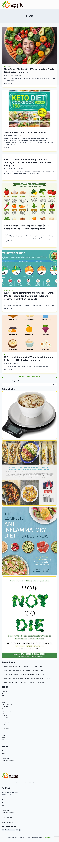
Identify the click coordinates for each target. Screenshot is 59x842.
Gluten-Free (5, 709)
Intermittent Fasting (9, 290)
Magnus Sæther (9, 135)
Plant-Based (5, 728)
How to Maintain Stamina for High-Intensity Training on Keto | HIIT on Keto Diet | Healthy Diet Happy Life (28, 162)
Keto (5, 129)
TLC (3, 733)
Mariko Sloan (8, 363)
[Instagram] (20, 830)
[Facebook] (6, 830)
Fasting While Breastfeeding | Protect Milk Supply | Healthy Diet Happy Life (25, 670)
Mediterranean (6, 722)
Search (54, 384)
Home (3, 751)
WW (3, 739)
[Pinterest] (3, 830)
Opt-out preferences (8, 822)
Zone (3, 742)
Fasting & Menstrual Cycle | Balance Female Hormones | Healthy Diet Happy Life (27, 678)
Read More (8, 147)
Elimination (5, 700)
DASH (3, 693)
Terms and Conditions (8, 760)
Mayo (3, 720)
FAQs (3, 702)
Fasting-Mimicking (7, 704)
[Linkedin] (17, 830)
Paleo (3, 726)
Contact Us (5, 753)
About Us (4, 755)
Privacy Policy (6, 758)
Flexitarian (5, 706)
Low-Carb (5, 715)
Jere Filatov (8, 232)
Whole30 (4, 737)
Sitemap (4, 820)
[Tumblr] (14, 830)
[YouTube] (8, 830)
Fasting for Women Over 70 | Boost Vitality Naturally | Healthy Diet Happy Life (26, 682)
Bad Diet (4, 691)
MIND (3, 724)
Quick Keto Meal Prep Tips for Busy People (25, 132)
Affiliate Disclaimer (7, 817)
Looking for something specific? (11, 381)
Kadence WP (48, 837)
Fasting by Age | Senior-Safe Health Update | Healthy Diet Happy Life (24, 674)
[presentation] (29, 108)
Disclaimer (5, 763)
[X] (11, 830)
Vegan (3, 735)
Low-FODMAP (6, 717)
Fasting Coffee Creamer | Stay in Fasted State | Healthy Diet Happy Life (24, 666)
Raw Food (4, 731)
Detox (3, 695)
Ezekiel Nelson (8, 302)
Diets (5, 354)
